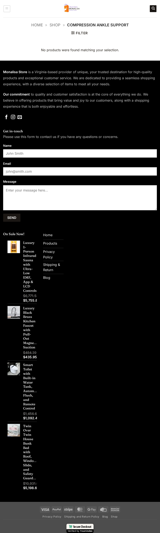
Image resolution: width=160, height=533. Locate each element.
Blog (105, 516)
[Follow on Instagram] (13, 117)
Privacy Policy (51, 516)
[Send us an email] (20, 117)
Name (7, 145)
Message (9, 181)
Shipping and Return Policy (81, 516)
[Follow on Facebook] (6, 117)
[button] (7, 8)
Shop (55, 25)
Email (7, 163)
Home (37, 25)
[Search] (153, 8)
